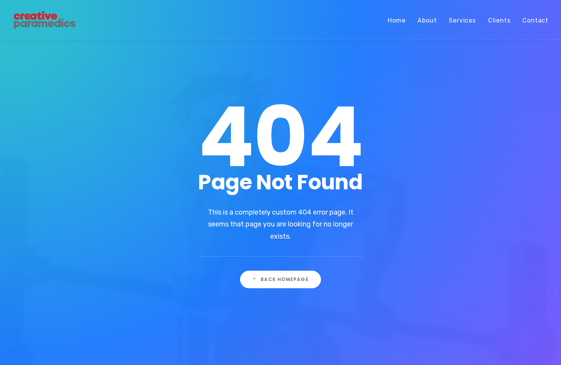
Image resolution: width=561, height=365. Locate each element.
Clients (499, 20)
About (427, 20)
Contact (535, 20)
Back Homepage (285, 279)
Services (462, 20)
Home (396, 20)
